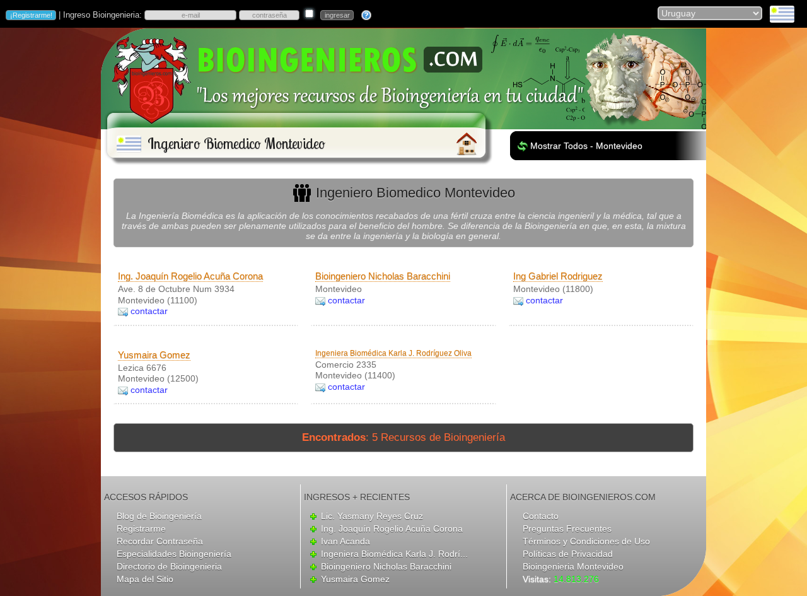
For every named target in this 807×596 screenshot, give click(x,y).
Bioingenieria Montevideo (573, 566)
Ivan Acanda (345, 541)
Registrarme (141, 528)
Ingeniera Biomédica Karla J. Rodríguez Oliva (393, 353)
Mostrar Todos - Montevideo (586, 146)
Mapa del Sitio (145, 579)
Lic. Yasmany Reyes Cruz (372, 516)
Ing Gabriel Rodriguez (558, 276)
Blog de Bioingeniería (159, 516)
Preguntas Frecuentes (567, 528)
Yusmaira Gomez (154, 354)
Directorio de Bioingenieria (169, 566)
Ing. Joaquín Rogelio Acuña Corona (190, 276)
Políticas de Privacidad (568, 554)
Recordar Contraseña (160, 541)
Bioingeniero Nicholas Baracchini (382, 276)
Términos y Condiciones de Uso (586, 541)
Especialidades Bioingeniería (174, 554)
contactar (149, 311)
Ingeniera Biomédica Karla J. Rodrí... (394, 554)
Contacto (541, 516)
